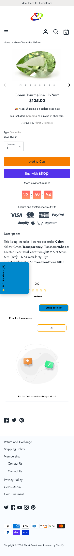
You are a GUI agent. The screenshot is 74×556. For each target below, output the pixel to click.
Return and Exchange (18, 442)
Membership (12, 456)
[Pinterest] (33, 508)
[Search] (56, 30)
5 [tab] (39, 85)
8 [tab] (54, 85)
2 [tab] (25, 85)
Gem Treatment (14, 494)
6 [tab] (44, 85)
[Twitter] (6, 508)
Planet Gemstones (44, 123)
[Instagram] (27, 508)
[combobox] (14, 146)
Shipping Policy (14, 449)
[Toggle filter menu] (51, 328)
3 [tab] (30, 85)
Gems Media (12, 487)
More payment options (37, 183)
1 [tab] (21, 85)
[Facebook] (13, 508)
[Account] (46, 30)
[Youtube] (20, 508)
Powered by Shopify (53, 545)
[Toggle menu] (6, 31)
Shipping (31, 116)
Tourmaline (15, 132)
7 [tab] (49, 85)
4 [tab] (35, 85)
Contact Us (15, 463)
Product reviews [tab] (20, 318)
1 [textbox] (7, 148)
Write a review (54, 307)
